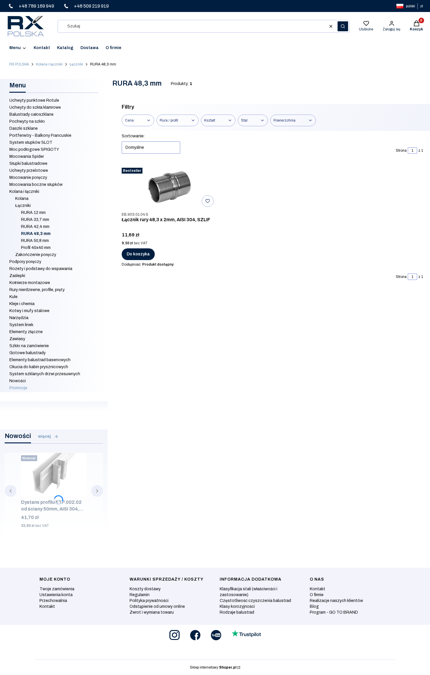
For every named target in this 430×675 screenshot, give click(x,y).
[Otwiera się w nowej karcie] (174, 635)
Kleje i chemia (22, 304)
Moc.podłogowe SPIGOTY (34, 149)
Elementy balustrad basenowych (39, 360)
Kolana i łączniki (49, 64)
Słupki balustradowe (28, 163)
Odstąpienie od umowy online (157, 606)
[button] (343, 26)
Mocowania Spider (26, 156)
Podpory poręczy (25, 261)
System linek (21, 325)
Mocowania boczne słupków (36, 184)
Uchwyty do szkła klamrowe (35, 107)
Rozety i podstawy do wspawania (40, 268)
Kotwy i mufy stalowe (29, 311)
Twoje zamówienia (56, 589)
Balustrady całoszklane (31, 114)
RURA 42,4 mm (35, 226)
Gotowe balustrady (27, 353)
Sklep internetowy (213, 667)
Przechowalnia (53, 600)
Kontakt (47, 606)
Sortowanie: (133, 136)
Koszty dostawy (145, 589)
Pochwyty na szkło (27, 121)
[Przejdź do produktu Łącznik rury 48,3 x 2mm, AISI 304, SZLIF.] (169, 187)
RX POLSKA (19, 64)
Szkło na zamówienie (29, 346)
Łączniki (76, 64)
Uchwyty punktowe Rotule (34, 100)
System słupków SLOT (30, 142)
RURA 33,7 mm (35, 219)
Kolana (21, 198)
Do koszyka (138, 254)
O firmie (317, 595)
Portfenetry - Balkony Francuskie (40, 135)
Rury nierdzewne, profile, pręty (37, 290)
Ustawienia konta (56, 595)
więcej (44, 436)
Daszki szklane (23, 128)
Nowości (17, 381)
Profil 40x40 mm (36, 247)
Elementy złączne (26, 332)
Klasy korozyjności (237, 606)
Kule (13, 297)
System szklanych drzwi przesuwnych (44, 374)
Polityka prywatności (149, 600)
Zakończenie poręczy (35, 254)
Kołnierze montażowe (29, 283)
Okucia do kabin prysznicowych (38, 367)
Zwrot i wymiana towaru (152, 612)
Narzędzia (18, 318)
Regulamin (139, 595)
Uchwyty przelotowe (28, 170)
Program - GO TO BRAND (334, 612)
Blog (314, 606)
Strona (401, 150)
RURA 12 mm (33, 212)
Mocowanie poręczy (28, 177)
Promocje (18, 388)
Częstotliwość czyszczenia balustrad (255, 600)
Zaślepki (17, 276)
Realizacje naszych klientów (336, 600)
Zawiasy (17, 339)
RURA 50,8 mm (35, 240)
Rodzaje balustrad (237, 612)
